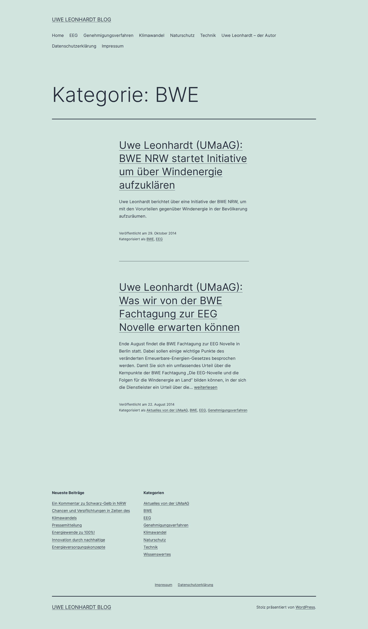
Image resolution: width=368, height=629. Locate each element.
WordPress (305, 607)
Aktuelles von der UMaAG (167, 410)
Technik (208, 35)
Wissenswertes (157, 554)
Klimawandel (151, 35)
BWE (150, 239)
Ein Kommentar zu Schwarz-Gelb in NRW (89, 503)
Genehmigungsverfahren (108, 35)
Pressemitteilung (67, 525)
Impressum (113, 46)
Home (58, 35)
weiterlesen (205, 387)
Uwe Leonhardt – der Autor (248, 35)
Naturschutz (182, 35)
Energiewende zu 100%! (73, 532)
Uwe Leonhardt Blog (81, 19)
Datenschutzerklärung (74, 46)
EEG (73, 35)
